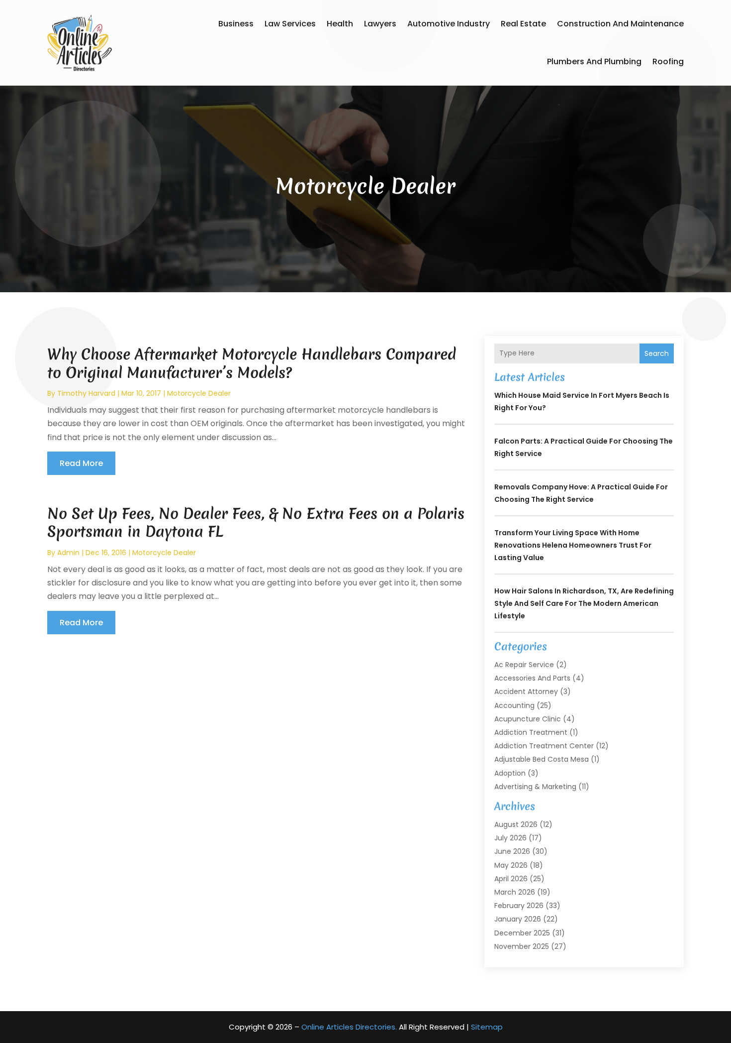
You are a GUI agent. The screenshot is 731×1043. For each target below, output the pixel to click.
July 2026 (510, 838)
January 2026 (517, 919)
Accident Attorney (526, 691)
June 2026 (512, 851)
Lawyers (380, 23)
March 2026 (514, 892)
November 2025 (521, 946)
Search (656, 353)
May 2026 (511, 865)
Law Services (290, 23)
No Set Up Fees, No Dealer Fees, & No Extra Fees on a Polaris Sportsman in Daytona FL (255, 522)
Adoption (510, 773)
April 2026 (511, 879)
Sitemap (487, 1027)
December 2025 (522, 933)
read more (81, 463)
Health (340, 23)
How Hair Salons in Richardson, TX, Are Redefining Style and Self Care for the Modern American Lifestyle (584, 603)
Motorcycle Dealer (199, 393)
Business (236, 23)
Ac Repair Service (524, 665)
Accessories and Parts (532, 678)
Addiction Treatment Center (544, 746)
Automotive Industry (448, 23)
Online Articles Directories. (349, 1027)
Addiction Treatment (530, 732)
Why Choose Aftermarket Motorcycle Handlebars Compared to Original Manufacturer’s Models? (251, 363)
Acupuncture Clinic (527, 719)
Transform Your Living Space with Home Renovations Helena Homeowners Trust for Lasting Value (572, 545)
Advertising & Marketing (535, 787)
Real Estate (523, 23)
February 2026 (519, 906)
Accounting (514, 705)
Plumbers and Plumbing (594, 61)
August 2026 (516, 824)
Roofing (668, 61)
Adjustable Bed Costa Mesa (541, 759)
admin (68, 553)
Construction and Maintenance (620, 23)
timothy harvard (86, 393)
